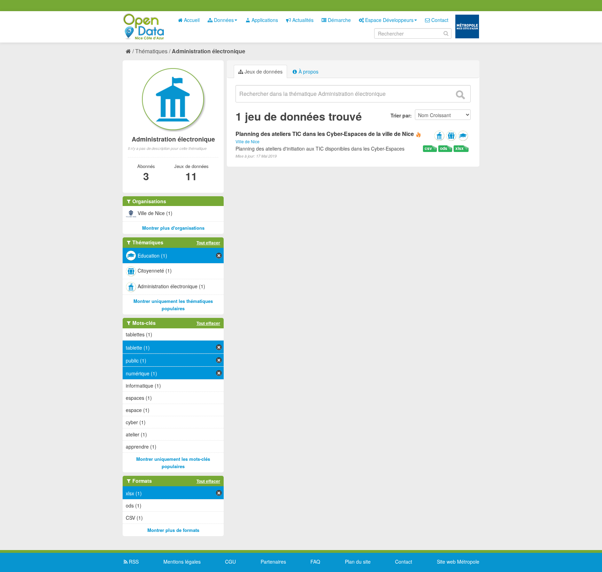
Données (223, 19)
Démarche (338, 19)
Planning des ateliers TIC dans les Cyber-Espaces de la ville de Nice (325, 134)
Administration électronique (208, 51)
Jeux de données (263, 71)
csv (428, 148)
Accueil (191, 19)
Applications (264, 19)
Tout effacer (208, 242)
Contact (439, 19)
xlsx (459, 148)
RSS (133, 561)
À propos (307, 71)
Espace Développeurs (389, 19)
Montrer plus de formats (173, 530)
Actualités (302, 19)
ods (443, 148)
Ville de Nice (248, 141)
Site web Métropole (458, 561)
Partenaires (273, 561)
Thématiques (151, 51)
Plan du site (358, 561)
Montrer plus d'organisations (173, 227)
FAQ (315, 561)
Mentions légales (182, 561)
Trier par (400, 115)
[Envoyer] (460, 95)
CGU (230, 561)
